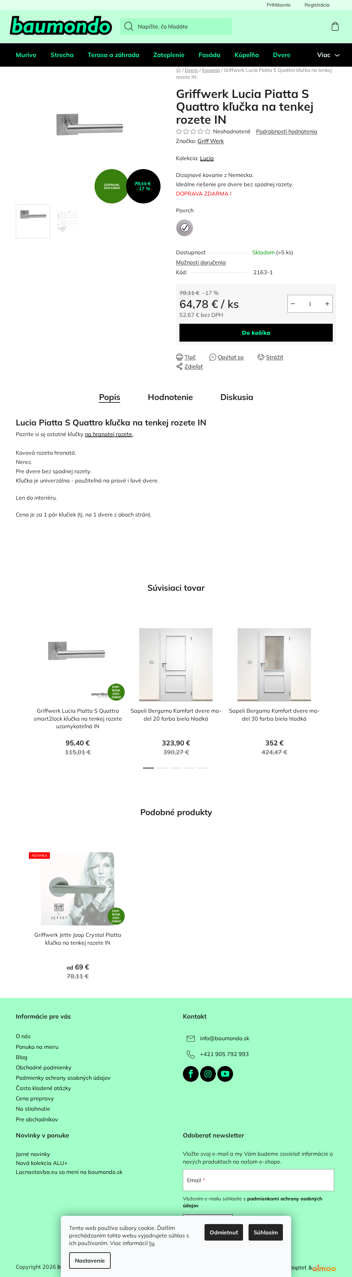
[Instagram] (208, 1074)
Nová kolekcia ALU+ (42, 1163)
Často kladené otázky (43, 1088)
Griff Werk (211, 140)
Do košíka (256, 332)
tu (151, 1243)
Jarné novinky (33, 1154)
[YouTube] (225, 1074)
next (330, 696)
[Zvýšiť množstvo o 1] (327, 303)
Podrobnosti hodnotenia (286, 131)
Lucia (207, 158)
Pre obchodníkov (37, 1119)
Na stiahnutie (33, 1108)
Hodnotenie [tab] (170, 397)
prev (21, 696)
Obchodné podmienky (44, 1067)
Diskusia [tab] (236, 397)
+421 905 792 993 (224, 1054)
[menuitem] (26, 55)
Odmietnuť (224, 1232)
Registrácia (317, 5)
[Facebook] (191, 1074)
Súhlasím (266, 1232)
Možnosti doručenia (201, 262)
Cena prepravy (35, 1098)
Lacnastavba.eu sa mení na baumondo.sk (69, 1172)
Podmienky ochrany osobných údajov (63, 1077)
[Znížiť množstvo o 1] (293, 303)
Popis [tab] (109, 397)
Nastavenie (90, 1260)
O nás (23, 1036)
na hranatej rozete (108, 434)
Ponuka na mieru (37, 1046)
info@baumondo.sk (224, 1038)
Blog (22, 1057)
